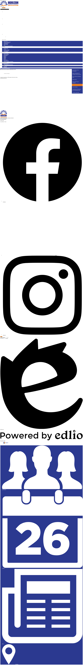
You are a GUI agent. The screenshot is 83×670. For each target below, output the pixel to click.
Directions (16, 664)
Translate (7, 338)
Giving (1, 336)
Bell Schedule (6, 26)
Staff (4, 16)
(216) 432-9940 (4, 118)
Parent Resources (6, 63)
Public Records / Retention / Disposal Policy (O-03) (9, 69)
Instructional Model (6, 21)
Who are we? (5, 12)
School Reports (6, 14)
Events (5, 30)
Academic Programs (6, 49)
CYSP (5, 20)
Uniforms (5, 27)
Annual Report (6, 22)
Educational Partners (6, 42)
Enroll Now (3, 7)
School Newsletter (6, 31)
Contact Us (5, 38)
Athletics (5, 28)
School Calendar (6, 24)
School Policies (6, 15)
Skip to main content (3, 0)
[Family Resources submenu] (2, 34)
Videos (5, 29)
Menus (5, 56)
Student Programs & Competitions (8, 32)
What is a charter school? (7, 13)
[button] (3, 65)
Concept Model (6, 19)
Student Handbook (6, 25)
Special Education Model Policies (8, 35)
